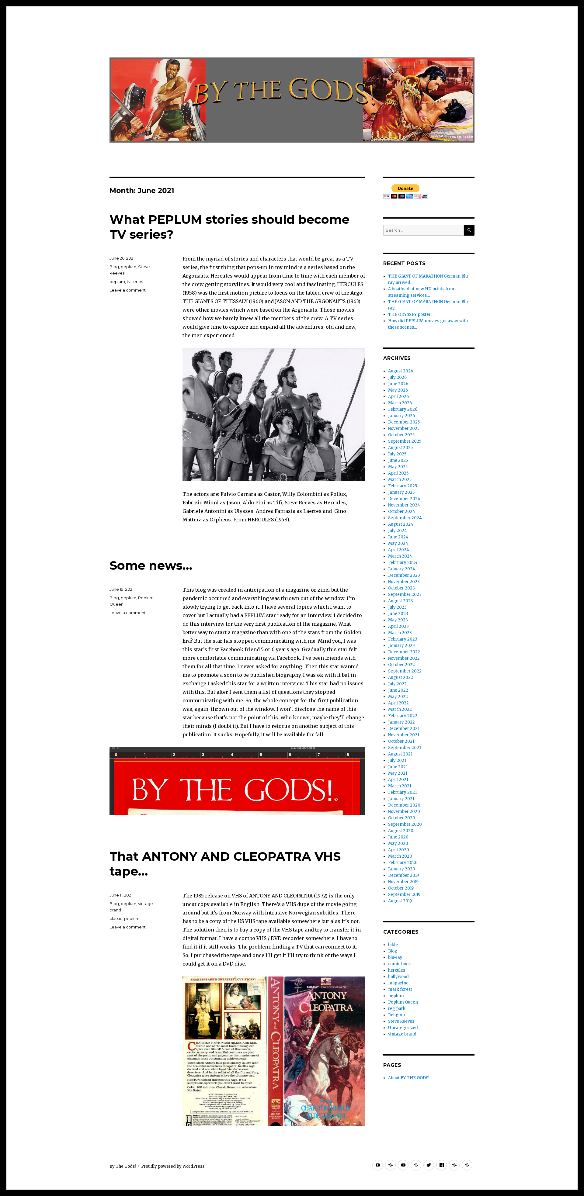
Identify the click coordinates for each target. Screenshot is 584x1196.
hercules (396, 970)
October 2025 (401, 434)
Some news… (150, 565)
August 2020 (400, 830)
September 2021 (404, 747)
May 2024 (398, 543)
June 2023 (398, 613)
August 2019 (400, 901)
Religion (396, 1015)
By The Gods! (122, 1166)
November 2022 (404, 658)
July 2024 (397, 530)
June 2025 (398, 460)
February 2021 (402, 792)
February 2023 (402, 639)
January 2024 (401, 569)
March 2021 (399, 786)
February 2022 (402, 715)
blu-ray (395, 957)
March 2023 (400, 632)
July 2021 (397, 760)
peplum (128, 266)
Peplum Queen (403, 1002)
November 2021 (403, 735)
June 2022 (398, 690)
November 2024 (404, 505)
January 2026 (401, 415)
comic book (399, 963)
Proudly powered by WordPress (172, 1166)
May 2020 (398, 843)
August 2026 (400, 371)
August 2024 (400, 524)
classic (115, 918)
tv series (135, 281)
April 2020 (398, 849)
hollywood (398, 976)
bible (393, 944)
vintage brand (402, 1034)
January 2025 (401, 492)
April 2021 (398, 779)
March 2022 (400, 709)
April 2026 (398, 396)
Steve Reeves (401, 1021)
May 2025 (398, 466)
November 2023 (404, 581)
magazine (398, 983)
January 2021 (401, 798)
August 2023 (400, 600)
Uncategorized (403, 1027)
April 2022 (398, 703)
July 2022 (397, 683)
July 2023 (397, 607)
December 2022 (404, 652)
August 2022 (400, 677)
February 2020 (403, 862)
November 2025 (403, 428)
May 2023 (398, 620)
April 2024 (398, 549)
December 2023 (404, 575)
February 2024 (403, 562)
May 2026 (398, 390)
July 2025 (397, 454)
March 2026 (400, 403)
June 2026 (398, 383)
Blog (114, 266)
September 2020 (405, 824)
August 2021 (400, 754)
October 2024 (401, 511)
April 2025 (398, 473)
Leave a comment (127, 290)
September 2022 (405, 671)
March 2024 (400, 556)
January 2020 (401, 869)
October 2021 (401, 741)
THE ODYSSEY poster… (410, 314)
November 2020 (404, 811)
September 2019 (404, 894)
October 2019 (401, 888)
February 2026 (402, 409)
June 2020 (398, 837)
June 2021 (398, 766)
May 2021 (397, 773)
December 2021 (403, 728)
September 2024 (405, 517)
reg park (396, 1008)
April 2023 (398, 626)
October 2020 (401, 818)
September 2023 (405, 594)
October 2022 (401, 664)
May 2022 (398, 696)
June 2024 (398, 537)
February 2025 (402, 486)
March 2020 (400, 856)
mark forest (400, 989)
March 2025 (400, 479)
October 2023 (401, 588)
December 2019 (403, 875)
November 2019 (403, 881)
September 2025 (404, 441)
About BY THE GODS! (408, 1077)
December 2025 (404, 422)
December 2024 (404, 498)
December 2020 (404, 805)
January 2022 (401, 722)
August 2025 (400, 447)
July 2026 (397, 377)
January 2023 (401, 645)
